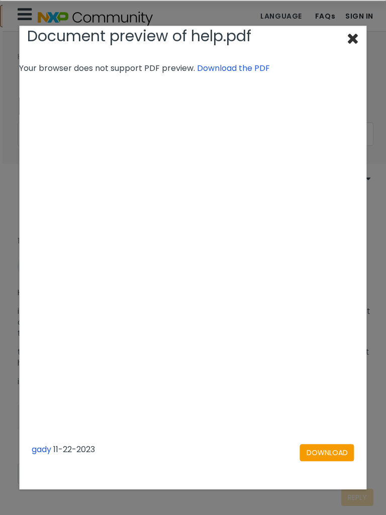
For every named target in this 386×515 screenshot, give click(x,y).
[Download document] (327, 452)
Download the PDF (233, 68)
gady (41, 449)
